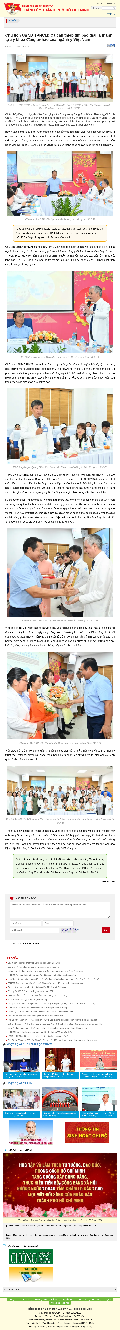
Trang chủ (13, 1299)
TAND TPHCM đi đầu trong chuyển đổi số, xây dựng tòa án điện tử (38, 1036)
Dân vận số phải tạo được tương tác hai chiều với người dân (35, 1016)
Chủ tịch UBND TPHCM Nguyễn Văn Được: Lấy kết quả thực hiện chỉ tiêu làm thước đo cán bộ (51, 1003)
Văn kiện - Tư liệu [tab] (30, 1246)
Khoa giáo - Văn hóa (60, 1303)
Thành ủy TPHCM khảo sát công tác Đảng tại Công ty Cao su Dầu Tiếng (40, 1012)
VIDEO (12, 1150)
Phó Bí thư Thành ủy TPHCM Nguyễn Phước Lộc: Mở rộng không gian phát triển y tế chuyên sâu (52, 1040)
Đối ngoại (106, 1299)
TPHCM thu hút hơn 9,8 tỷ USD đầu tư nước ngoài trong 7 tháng (37, 1007)
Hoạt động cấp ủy (19, 1083)
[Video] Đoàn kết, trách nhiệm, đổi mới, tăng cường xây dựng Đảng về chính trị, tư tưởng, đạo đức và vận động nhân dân (60, 1236)
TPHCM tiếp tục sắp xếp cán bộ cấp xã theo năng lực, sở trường (37, 995)
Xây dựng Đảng (40, 1299)
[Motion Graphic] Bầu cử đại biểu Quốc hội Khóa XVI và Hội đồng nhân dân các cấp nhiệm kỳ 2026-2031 (53, 1226)
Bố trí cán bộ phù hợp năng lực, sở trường (27, 999)
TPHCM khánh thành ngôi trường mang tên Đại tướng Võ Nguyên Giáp (40, 1032)
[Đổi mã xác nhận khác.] (77, 930)
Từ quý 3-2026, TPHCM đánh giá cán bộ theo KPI (30, 991)
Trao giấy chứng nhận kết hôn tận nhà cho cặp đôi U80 (20, 1114)
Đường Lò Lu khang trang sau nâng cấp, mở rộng (59, 1114)
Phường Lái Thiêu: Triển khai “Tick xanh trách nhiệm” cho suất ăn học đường (98, 1114)
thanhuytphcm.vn (47, 1326)
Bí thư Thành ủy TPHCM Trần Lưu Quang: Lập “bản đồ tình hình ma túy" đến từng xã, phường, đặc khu (55, 1024)
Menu (113, 14)
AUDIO (28, 1150)
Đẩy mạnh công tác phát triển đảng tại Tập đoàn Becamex (34, 963)
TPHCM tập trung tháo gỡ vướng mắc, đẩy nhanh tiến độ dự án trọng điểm (42, 975)
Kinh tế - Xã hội (68, 1299)
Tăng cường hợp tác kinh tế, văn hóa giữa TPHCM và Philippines (38, 987)
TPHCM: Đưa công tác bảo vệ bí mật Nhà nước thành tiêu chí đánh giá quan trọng (45, 983)
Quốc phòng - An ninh (89, 1299)
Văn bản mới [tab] (13, 1246)
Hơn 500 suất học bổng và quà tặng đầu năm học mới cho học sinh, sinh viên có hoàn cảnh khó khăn (54, 979)
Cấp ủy (54, 1299)
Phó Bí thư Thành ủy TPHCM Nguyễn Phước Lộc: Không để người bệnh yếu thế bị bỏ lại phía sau (52, 1020)
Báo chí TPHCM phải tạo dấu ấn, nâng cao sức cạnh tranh (34, 967)
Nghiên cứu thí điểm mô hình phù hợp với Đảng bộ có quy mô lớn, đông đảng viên (45, 971)
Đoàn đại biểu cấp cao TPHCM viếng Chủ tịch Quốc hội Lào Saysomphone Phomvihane (47, 1028)
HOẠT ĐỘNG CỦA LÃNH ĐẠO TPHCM (29, 1044)
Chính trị (26, 1299)
